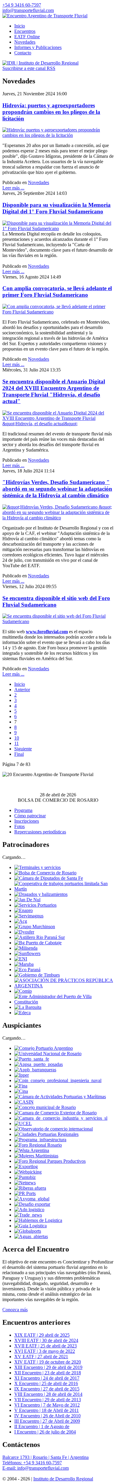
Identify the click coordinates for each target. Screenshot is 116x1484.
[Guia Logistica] (30, 1225)
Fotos (19, 826)
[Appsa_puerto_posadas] (38, 1064)
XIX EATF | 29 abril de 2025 (42, 1335)
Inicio (19, 684)
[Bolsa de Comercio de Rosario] (45, 872)
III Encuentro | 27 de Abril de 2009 (47, 1421)
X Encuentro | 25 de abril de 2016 (46, 1383)
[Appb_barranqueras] (35, 1069)
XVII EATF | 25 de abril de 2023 (45, 1345)
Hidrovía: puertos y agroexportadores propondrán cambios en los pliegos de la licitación (51, 112)
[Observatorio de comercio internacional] (53, 1128)
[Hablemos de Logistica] (38, 1220)
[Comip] (23, 991)
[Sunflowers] (27, 953)
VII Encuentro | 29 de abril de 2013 (47, 1399)
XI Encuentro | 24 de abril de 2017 (46, 1378)
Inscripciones (26, 821)
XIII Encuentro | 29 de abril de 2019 (48, 1367)
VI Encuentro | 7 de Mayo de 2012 (47, 1404)
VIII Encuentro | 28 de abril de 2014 (48, 1394)
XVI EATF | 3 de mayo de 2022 (44, 1351)
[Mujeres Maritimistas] (36, 1155)
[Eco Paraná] (27, 969)
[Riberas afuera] (30, 1188)
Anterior (22, 689)
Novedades (38, 182)
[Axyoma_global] (31, 1198)
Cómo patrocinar (30, 815)
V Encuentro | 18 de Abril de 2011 (46, 1410)
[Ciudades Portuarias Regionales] (46, 1134)
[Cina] (21, 1091)
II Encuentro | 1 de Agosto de (41, 1426)
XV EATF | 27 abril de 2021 (41, 1356)
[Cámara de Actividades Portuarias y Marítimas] (60, 1096)
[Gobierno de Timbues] (37, 974)
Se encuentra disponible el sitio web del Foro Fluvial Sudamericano (56, 601)
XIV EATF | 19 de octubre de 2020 (47, 1361)
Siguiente (23, 748)
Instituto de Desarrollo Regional (63, 1478)
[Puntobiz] (25, 1177)
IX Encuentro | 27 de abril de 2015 (46, 1388)
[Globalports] (27, 1231)
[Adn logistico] (29, 1209)
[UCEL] (23, 1123)
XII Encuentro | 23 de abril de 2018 (47, 1372)
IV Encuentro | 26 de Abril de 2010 (47, 1415)
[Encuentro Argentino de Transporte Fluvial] (44, 15)
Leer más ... (13, 187)
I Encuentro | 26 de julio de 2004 (45, 1431)
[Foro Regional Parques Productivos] (50, 1161)
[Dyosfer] (24, 931)
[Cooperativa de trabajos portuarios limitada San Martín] (64, 888)
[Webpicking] (28, 1171)
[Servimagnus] (28, 915)
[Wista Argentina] (31, 1150)
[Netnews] (25, 1182)
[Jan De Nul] (27, 899)
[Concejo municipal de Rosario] (45, 1107)
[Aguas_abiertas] (31, 1236)
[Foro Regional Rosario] (38, 1145)
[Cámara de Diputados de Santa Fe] (48, 878)
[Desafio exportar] (32, 1204)
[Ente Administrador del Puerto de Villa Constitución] (64, 1001)
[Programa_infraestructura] (40, 1139)
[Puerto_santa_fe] (31, 1058)
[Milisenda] (25, 948)
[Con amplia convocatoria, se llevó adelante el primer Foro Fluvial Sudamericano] (58, 311)
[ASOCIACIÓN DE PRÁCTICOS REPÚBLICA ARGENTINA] (64, 985)
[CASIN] (24, 1101)
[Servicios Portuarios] (35, 905)
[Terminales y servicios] (37, 867)
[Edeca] (22, 1012)
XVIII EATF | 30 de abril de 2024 (46, 1340)
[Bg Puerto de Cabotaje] (38, 942)
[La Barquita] (27, 1007)
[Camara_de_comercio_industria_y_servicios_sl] (60, 1118)
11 (16, 743)
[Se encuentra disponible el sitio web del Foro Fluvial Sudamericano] (58, 621)
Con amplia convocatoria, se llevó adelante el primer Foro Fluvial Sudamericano (57, 291)
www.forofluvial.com (47, 631)
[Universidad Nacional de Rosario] (47, 1053)
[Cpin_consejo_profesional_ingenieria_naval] (57, 1080)
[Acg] (20, 921)
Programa (23, 810)
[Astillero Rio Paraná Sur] (39, 937)
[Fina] (20, 1085)
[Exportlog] (26, 1166)
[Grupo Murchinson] (34, 926)
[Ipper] (21, 1075)
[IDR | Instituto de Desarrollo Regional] (40, 62)
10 (16, 738)
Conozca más (15, 1309)
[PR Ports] (25, 1193)
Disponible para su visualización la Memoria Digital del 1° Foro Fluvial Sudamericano (56, 208)
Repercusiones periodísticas (40, 831)
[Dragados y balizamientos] (41, 894)
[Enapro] (23, 910)
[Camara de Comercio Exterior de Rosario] (55, 1112)
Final (19, 754)
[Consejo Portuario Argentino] (43, 1048)
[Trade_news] (28, 1214)
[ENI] (20, 958)
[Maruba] (24, 964)
